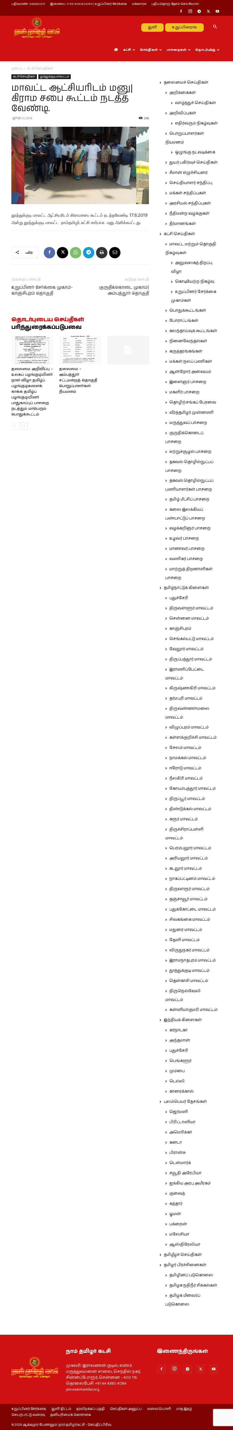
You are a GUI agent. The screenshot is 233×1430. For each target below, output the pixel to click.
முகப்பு (16, 68)
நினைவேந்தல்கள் (188, 341)
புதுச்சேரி (178, 598)
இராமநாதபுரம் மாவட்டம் (192, 960)
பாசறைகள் (176, 49)
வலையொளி (159, 1409)
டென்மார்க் (180, 1163)
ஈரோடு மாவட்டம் (185, 768)
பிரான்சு (177, 1153)
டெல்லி (177, 1081)
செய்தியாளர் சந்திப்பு (190, 183)
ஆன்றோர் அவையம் (190, 372)
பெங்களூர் (180, 1061)
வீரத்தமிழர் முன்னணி (191, 412)
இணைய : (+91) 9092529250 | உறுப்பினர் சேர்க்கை (88, 3)
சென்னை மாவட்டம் (189, 618)
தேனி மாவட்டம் (184, 940)
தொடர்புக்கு (205, 49)
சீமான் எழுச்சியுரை (188, 173)
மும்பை (177, 1071)
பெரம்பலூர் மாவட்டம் (190, 848)
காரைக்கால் (181, 1091)
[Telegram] (199, 12)
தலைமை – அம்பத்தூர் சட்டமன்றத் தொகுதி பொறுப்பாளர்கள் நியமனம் (78, 380)
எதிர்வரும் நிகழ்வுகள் (196, 123)
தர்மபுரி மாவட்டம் (185, 698)
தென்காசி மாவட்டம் (188, 981)
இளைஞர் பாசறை (187, 382)
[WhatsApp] (75, 252)
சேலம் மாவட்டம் (185, 748)
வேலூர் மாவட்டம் (186, 649)
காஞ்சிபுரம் (180, 629)
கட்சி (127, 49)
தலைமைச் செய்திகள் (186, 82)
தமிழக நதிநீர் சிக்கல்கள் (193, 1285)
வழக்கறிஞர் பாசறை (190, 528)
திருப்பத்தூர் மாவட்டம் (190, 659)
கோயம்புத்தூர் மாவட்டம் (192, 788)
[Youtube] (217, 12)
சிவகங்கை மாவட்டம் (189, 919)
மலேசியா (179, 1234)
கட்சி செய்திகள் (24, 76)
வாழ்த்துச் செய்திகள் (195, 103)
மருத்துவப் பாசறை (188, 423)
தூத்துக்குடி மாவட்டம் (54, 76)
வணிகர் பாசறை (186, 559)
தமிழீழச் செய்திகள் (183, 1255)
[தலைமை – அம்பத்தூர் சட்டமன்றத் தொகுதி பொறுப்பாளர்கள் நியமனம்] (80, 350)
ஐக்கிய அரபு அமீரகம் (190, 1183)
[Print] (101, 252)
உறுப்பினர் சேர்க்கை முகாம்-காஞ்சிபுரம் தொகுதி (42, 290)
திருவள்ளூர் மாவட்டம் (191, 608)
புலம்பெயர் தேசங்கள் (185, 1102)
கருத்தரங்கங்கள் (185, 351)
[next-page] (24, 425)
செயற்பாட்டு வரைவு (28, 1415)
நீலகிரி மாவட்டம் (186, 778)
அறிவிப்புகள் (182, 113)
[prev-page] (14, 425)
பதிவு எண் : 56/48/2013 (28, 3)
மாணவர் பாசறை (187, 549)
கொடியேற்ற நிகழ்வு (194, 281)
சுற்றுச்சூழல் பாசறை (190, 452)
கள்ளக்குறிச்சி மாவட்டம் (193, 737)
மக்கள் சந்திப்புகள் (187, 193)
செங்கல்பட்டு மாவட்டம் (191, 639)
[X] (208, 12)
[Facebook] (181, 12)
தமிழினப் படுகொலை (191, 1275)
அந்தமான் (179, 1040)
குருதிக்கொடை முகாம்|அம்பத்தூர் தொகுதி (124, 290)
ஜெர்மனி (178, 1112)
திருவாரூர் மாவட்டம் (189, 889)
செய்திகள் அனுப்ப (126, 1409)
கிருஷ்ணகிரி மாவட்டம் (192, 688)
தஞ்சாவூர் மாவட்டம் (188, 899)
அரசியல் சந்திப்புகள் (190, 203)
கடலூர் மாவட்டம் (185, 868)
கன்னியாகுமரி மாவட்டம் (193, 1010)
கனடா (175, 1142)
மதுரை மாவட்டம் (185, 930)
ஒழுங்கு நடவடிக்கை (195, 152)
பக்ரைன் (178, 1224)
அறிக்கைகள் (182, 93)
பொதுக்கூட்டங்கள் (187, 310)
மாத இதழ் (184, 1409)
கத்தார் (175, 1204)
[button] (215, 27)
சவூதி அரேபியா (185, 1173)
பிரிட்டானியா (182, 1122)
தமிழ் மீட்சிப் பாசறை (189, 499)
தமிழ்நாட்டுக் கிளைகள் (186, 588)
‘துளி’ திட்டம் (61, 1409)
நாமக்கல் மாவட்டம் (187, 758)
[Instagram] (190, 12)
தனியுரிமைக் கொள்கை (70, 1415)
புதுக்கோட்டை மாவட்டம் (192, 909)
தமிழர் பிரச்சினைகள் (185, 1265)
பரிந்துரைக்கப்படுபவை (46, 327)
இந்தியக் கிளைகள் (183, 1020)
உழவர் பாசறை (184, 538)
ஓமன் (175, 1214)
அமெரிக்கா (180, 1132)
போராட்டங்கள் (183, 321)
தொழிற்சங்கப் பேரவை (192, 402)
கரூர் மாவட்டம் (183, 819)
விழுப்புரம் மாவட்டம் (189, 727)
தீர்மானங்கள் (182, 224)
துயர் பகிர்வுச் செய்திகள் (193, 162)
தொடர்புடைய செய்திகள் (47, 320)
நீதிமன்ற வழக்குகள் (189, 213)
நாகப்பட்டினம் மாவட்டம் (192, 879)
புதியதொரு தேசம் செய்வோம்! (175, 3)
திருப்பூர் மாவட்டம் (187, 799)
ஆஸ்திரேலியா (184, 1244)
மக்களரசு (139, 3)
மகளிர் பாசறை (184, 392)
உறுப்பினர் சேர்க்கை (28, 1409)
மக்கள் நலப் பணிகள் (190, 361)
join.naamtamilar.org (82, 1389)
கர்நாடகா (178, 1030)
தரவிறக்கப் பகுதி (90, 1409)
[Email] (114, 252)
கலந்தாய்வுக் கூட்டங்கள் (193, 331)
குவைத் (177, 1193)
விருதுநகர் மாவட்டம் (189, 950)
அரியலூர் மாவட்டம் (188, 858)
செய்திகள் (149, 49)
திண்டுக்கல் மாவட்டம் (190, 809)
